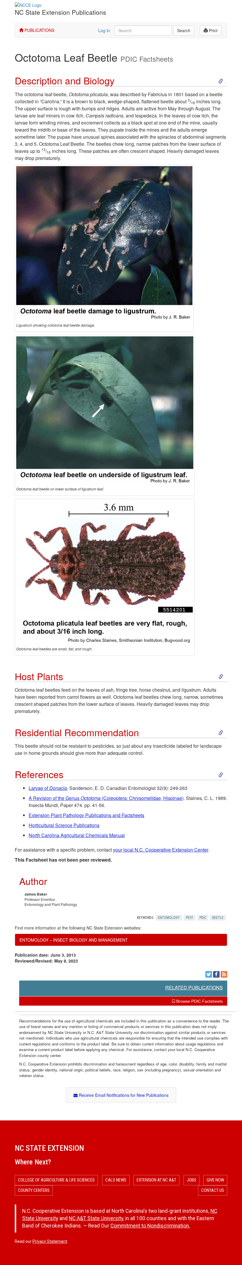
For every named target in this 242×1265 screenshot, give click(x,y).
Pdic (203, 918)
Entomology (169, 918)
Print (213, 30)
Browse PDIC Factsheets (199, 1001)
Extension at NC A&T (156, 1180)
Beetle (217, 918)
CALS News (115, 1180)
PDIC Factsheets (146, 59)
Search (183, 30)
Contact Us (212, 1190)
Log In (104, 30)
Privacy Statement (49, 1241)
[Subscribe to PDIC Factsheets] (224, 974)
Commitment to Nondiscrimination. (150, 1226)
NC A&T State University (96, 1218)
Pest (189, 918)
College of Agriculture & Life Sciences (56, 1180)
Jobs (191, 1180)
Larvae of (48, 788)
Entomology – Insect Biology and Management (73, 940)
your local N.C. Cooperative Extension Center (160, 849)
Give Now (215, 1180)
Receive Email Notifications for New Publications (123, 1095)
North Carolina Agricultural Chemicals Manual (77, 835)
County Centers (34, 1190)
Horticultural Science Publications (64, 825)
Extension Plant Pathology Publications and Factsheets (86, 815)
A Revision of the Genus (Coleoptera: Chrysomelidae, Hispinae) (106, 798)
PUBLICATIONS (38, 30)
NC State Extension (49, 1148)
